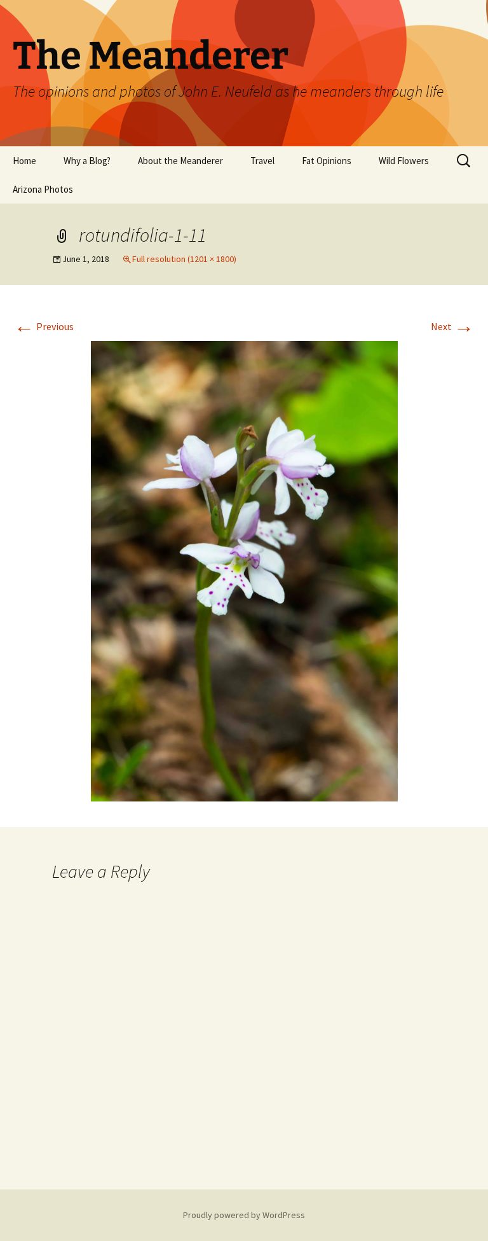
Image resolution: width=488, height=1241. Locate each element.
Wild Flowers (404, 161)
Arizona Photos (43, 189)
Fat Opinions (326, 161)
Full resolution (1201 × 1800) (184, 259)
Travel (262, 161)
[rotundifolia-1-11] (244, 570)
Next (452, 326)
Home (24, 161)
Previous (44, 326)
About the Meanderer (180, 161)
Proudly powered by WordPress (244, 1215)
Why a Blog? (87, 161)
